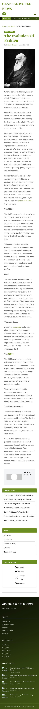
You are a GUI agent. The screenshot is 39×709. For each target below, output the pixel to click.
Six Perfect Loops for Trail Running (16, 512)
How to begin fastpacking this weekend (18, 499)
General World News (16, 6)
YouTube (21, 571)
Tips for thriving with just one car (15, 520)
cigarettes (17, 327)
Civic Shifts (6, 657)
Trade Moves (6, 654)
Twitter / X (22, 578)
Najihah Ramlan (11, 45)
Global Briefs (6, 651)
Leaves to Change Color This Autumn (17, 504)
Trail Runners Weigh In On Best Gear (16, 508)
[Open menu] (35, 13)
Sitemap (7, 548)
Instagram (20, 583)
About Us (7, 535)
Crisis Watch (11, 26)
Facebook (20, 567)
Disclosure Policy (10, 543)
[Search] (4, 13)
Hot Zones (5, 645)
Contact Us (8, 539)
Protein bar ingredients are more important (19, 516)
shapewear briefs (25, 201)
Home (4, 26)
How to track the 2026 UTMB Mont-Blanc (18, 495)
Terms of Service (10, 552)
